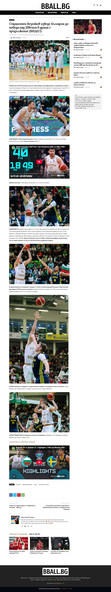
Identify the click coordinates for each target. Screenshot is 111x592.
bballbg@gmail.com (58, 583)
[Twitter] (15, 495)
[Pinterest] (19, 495)
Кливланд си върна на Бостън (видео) (87, 55)
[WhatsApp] (23, 495)
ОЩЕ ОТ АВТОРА (34, 534)
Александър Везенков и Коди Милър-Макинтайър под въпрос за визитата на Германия (56, 507)
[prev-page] (10, 556)
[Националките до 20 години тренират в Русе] (18, 543)
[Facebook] (94, 5)
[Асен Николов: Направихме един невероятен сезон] (60, 543)
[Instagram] (97, 5)
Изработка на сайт (66, 588)
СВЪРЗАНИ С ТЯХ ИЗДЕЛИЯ (18, 534)
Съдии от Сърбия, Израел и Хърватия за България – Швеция (22, 506)
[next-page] (13, 556)
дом (10, 17)
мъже (35, 484)
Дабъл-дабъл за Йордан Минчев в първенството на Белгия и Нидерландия (86, 45)
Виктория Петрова (16, 37)
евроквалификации (27, 484)
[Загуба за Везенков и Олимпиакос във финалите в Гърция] (39, 543)
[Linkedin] (100, 5)
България (15, 17)
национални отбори (44, 484)
